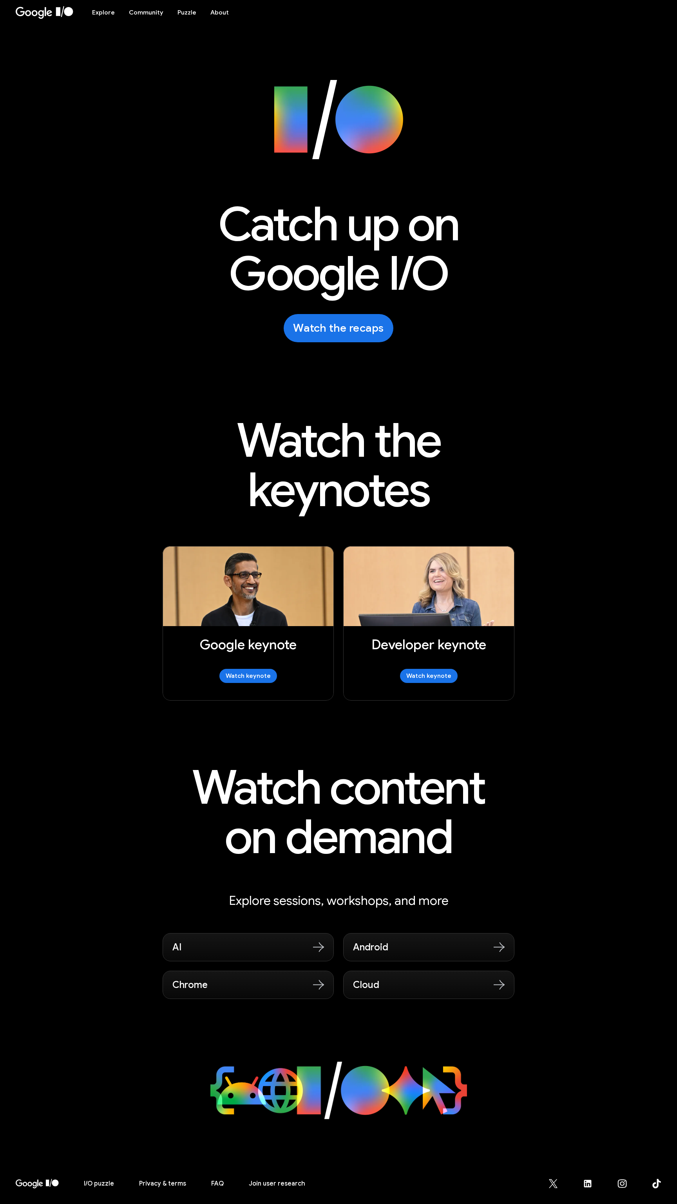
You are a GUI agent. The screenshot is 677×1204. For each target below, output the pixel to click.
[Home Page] (49, 12)
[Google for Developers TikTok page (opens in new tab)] (656, 1183)
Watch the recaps (338, 328)
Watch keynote (248, 676)
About (219, 12)
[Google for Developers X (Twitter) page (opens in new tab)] (557, 1183)
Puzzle (186, 12)
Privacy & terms (162, 1183)
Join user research (277, 1183)
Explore (103, 12)
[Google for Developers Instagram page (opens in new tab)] (626, 1183)
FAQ (217, 1183)
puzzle (99, 1183)
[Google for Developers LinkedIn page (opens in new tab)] (592, 1183)
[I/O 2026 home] (37, 1183)
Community (146, 12)
